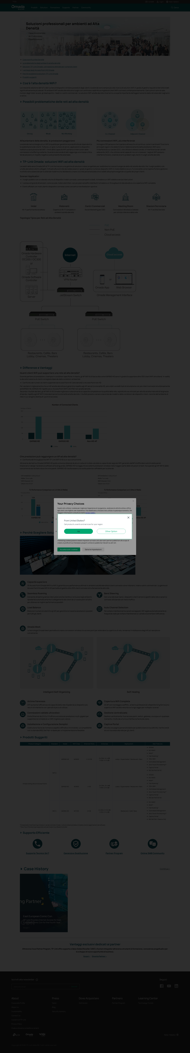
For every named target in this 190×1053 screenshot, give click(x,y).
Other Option (111, 531)
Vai (78, 531)
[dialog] (95, 526)
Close (128, 518)
